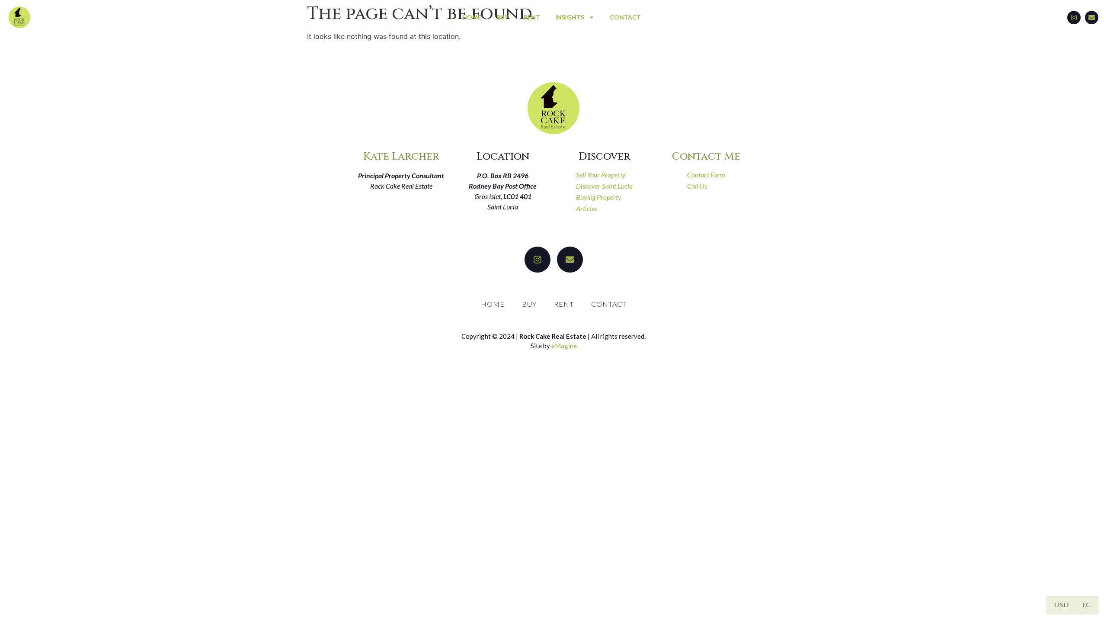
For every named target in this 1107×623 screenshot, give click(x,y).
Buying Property (598, 197)
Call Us (697, 186)
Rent (532, 17)
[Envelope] (1091, 17)
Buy (502, 17)
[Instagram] (1074, 17)
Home (471, 17)
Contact (625, 17)
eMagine (564, 346)
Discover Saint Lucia (604, 186)
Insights (569, 17)
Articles (586, 208)
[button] (1062, 605)
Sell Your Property (601, 174)
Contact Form (706, 174)
